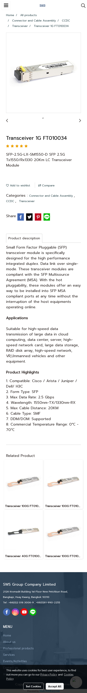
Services (9, 655)
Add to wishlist (19, 185)
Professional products (18, 648)
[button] (82, 5)
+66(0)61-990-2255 (48, 602)
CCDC (10, 201)
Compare (48, 185)
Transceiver (27, 201)
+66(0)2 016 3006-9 (22, 602)
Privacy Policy (48, 674)
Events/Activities (15, 661)
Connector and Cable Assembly (51, 196)
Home (7, 635)
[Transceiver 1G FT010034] (43, 73)
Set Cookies (33, 686)
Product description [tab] (24, 238)
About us (9, 642)
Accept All (54, 686)
